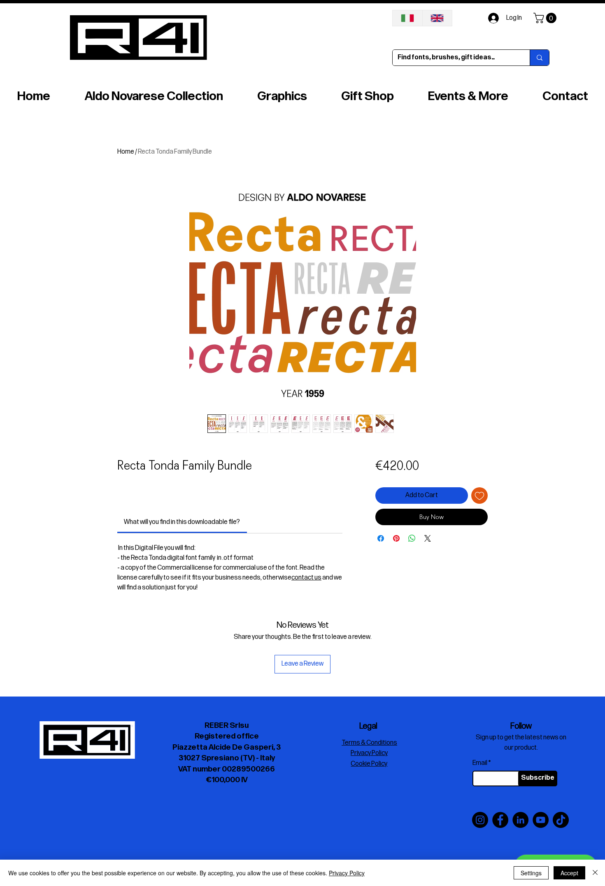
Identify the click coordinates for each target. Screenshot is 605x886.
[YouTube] (541, 820)
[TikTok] (561, 820)
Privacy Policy (347, 873)
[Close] (595, 872)
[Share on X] (428, 561)
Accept (569, 873)
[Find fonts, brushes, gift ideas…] (539, 57)
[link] (182, 522)
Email (479, 763)
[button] (546, 18)
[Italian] (407, 18)
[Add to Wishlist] (479, 495)
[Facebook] (500, 820)
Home (125, 152)
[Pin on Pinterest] (396, 561)
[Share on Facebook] (381, 561)
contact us (306, 578)
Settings (531, 873)
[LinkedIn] (520, 820)
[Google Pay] (431, 539)
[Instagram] (480, 820)
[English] (437, 18)
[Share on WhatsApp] (412, 561)
